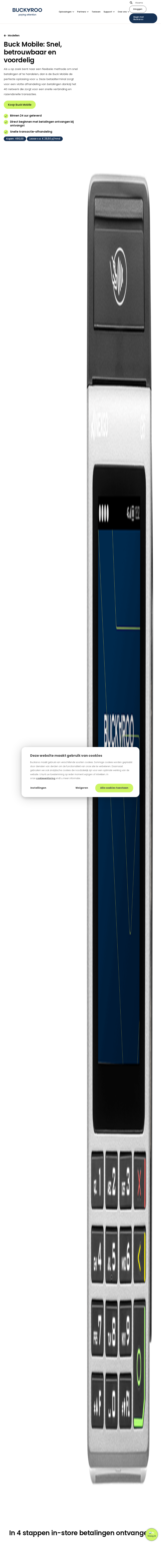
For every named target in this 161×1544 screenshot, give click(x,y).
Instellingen (38, 787)
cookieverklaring (46, 778)
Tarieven (96, 11)
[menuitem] (68, 11)
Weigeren (81, 787)
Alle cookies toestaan (114, 787)
